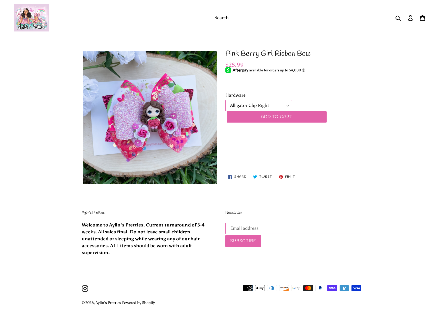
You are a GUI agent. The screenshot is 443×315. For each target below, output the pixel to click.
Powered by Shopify (138, 302)
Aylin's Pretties (108, 302)
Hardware (235, 95)
